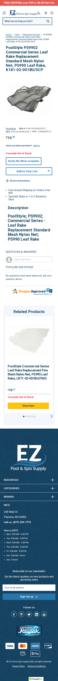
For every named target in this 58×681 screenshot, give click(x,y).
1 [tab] (23, 416)
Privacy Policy (18, 666)
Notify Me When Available (23, 161)
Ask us (36, 145)
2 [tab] (26, 416)
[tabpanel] (29, 365)
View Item (28, 405)
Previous (6, 416)
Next (52, 416)
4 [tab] (32, 416)
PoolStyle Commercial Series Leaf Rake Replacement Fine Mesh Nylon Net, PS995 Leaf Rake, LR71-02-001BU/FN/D (28, 372)
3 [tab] (29, 416)
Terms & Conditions (36, 666)
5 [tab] (34, 416)
